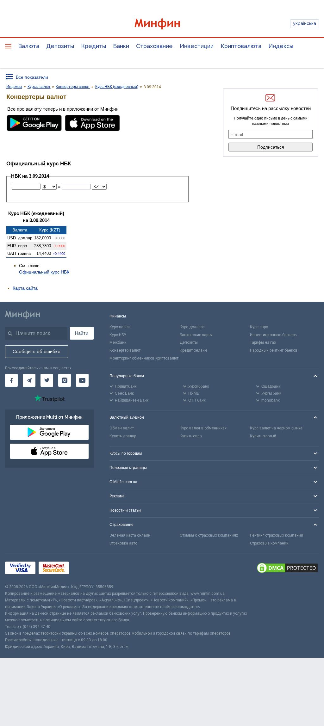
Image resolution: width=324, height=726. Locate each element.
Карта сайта (25, 288)
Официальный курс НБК (44, 271)
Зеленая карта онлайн (129, 535)
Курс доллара (192, 327)
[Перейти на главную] (162, 23)
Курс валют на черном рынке (276, 428)
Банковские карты (196, 335)
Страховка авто (123, 543)
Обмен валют (121, 428)
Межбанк (117, 342)
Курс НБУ (117, 335)
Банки (121, 46)
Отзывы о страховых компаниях (209, 535)
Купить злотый (263, 436)
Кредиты (93, 46)
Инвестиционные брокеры (273, 335)
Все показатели (32, 77)
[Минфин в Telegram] (29, 380)
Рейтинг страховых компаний (276, 535)
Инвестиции (197, 46)
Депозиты (60, 46)
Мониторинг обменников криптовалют (143, 358)
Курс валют (119, 327)
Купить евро (191, 436)
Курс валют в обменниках (203, 428)
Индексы (280, 46)
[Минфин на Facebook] (11, 380)
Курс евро (259, 327)
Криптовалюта (241, 46)
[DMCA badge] (287, 569)
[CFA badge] (86, 569)
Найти (81, 333)
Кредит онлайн (193, 350)
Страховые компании (269, 543)
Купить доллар (122, 436)
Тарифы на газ (263, 342)
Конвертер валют (124, 350)
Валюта (28, 46)
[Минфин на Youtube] (82, 380)
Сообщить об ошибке (36, 351)
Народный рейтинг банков (273, 350)
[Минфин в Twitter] (46, 380)
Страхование (154, 46)
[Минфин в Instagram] (64, 380)
